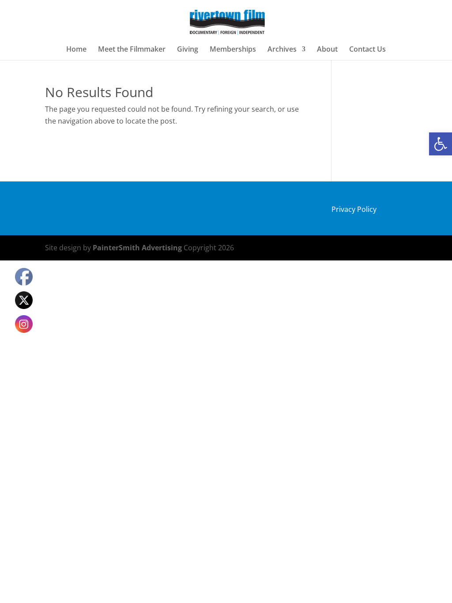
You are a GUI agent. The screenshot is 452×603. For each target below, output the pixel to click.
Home (76, 50)
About (327, 50)
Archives (282, 50)
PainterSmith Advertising (137, 248)
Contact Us (367, 50)
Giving (187, 50)
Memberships (233, 50)
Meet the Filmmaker (132, 50)
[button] (440, 143)
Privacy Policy (354, 209)
